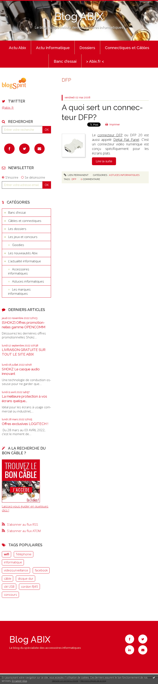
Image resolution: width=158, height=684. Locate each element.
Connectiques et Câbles (127, 47)
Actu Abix (17, 47)
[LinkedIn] (129, 649)
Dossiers (87, 47)
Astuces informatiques (28, 281)
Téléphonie (23, 554)
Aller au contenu (13, 3)
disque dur (25, 578)
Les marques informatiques (19, 291)
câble (7, 578)
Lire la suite (104, 161)
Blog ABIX (79, 16)
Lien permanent (77, 175)
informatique (13, 562)
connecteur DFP (110, 135)
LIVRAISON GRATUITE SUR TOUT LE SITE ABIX (23, 352)
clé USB (9, 586)
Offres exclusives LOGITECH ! (25, 424)
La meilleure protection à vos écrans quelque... (24, 398)
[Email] (39, 149)
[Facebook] (9, 149)
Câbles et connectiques (24, 221)
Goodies (18, 245)
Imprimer (114, 124)
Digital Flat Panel (126, 139)
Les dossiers (17, 229)
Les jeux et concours (22, 237)
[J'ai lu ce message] (154, 677)
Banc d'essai (65, 61)
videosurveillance (16, 570)
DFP (74, 179)
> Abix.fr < (95, 61)
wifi (6, 554)
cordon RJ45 (29, 586)
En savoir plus (19, 681)
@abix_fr (8, 107)
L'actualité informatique (24, 261)
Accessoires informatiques (18, 271)
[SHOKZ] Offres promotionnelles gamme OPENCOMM (23, 324)
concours (10, 594)
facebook (41, 570)
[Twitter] (24, 149)
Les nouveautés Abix (22, 253)
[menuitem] (17, 47)
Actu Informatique (53, 47)
